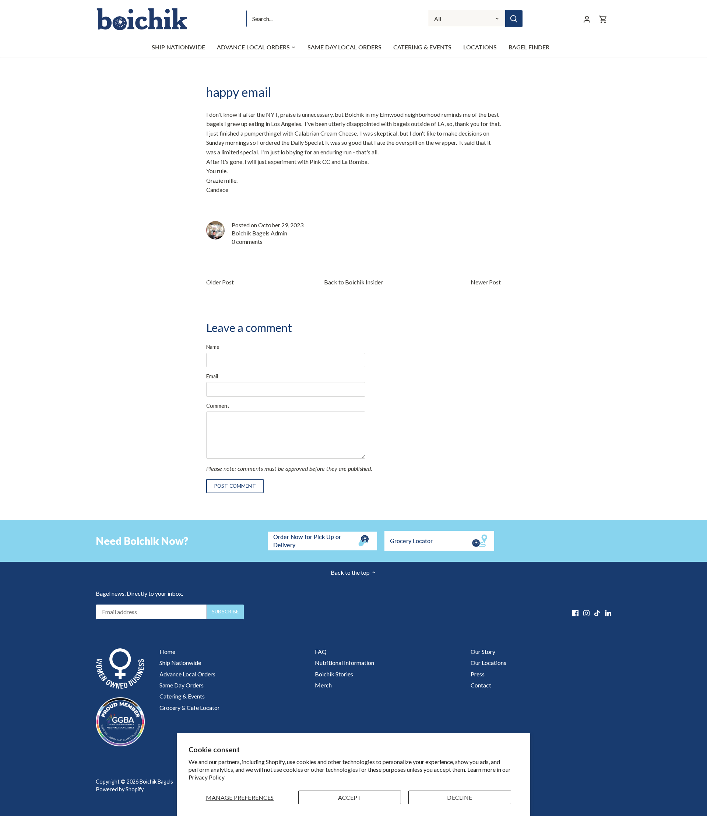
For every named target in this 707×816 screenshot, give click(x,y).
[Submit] (513, 18)
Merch (323, 685)
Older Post (220, 282)
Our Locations (488, 662)
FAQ (321, 651)
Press (478, 673)
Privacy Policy (207, 777)
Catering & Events (182, 696)
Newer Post (486, 282)
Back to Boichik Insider (353, 282)
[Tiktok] (597, 613)
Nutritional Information (344, 662)
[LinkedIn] (608, 613)
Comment (217, 406)
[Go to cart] (603, 18)
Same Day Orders (181, 685)
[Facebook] (575, 613)
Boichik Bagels (156, 781)
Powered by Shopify (120, 789)
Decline (459, 797)
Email (212, 376)
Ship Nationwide (180, 662)
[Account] (587, 18)
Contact (481, 685)
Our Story (483, 651)
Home (167, 651)
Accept (350, 797)
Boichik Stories (334, 673)
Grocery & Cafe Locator (189, 707)
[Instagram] (586, 613)
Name (212, 347)
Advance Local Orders (187, 673)
